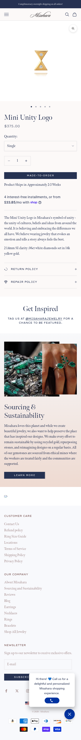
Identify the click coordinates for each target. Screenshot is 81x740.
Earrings (10, 607)
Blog (7, 601)
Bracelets (10, 626)
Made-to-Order (40, 175)
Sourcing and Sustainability (23, 589)
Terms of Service (15, 549)
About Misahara (15, 582)
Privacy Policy (13, 561)
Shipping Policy (14, 555)
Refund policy (13, 530)
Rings (8, 620)
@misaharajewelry (44, 318)
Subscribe (23, 677)
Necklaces (10, 613)
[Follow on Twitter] (17, 691)
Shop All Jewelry (15, 632)
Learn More (24, 475)
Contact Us (11, 524)
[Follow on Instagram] (28, 691)
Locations (10, 543)
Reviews (9, 595)
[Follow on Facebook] (6, 691)
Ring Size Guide (15, 537)
